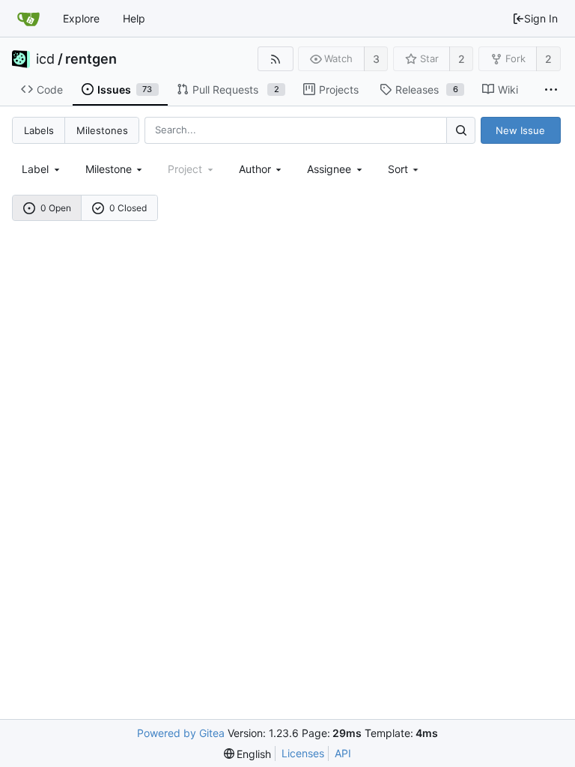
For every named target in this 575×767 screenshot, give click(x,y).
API (343, 753)
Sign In (541, 18)
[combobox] (42, 169)
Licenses (303, 753)
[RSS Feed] (275, 58)
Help (134, 18)
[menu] (404, 169)
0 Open (55, 207)
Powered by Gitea (181, 733)
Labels (39, 130)
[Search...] (460, 130)
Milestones (102, 130)
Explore (81, 18)
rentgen (91, 59)
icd (45, 59)
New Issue (520, 130)
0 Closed (128, 207)
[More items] (551, 90)
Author (255, 169)
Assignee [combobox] (329, 169)
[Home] (28, 18)
